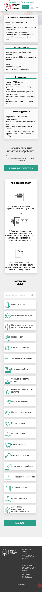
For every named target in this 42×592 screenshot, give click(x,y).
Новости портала (28, 578)
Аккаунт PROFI (27, 565)
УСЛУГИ (24, 553)
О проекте (21, 584)
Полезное (25, 576)
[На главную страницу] (12, 11)
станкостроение (28, 557)
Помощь (25, 571)
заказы (24, 551)
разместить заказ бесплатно (21, 168)
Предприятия (27, 550)
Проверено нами (28, 569)
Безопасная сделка (29, 567)
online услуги (27, 555)
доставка (25, 559)
